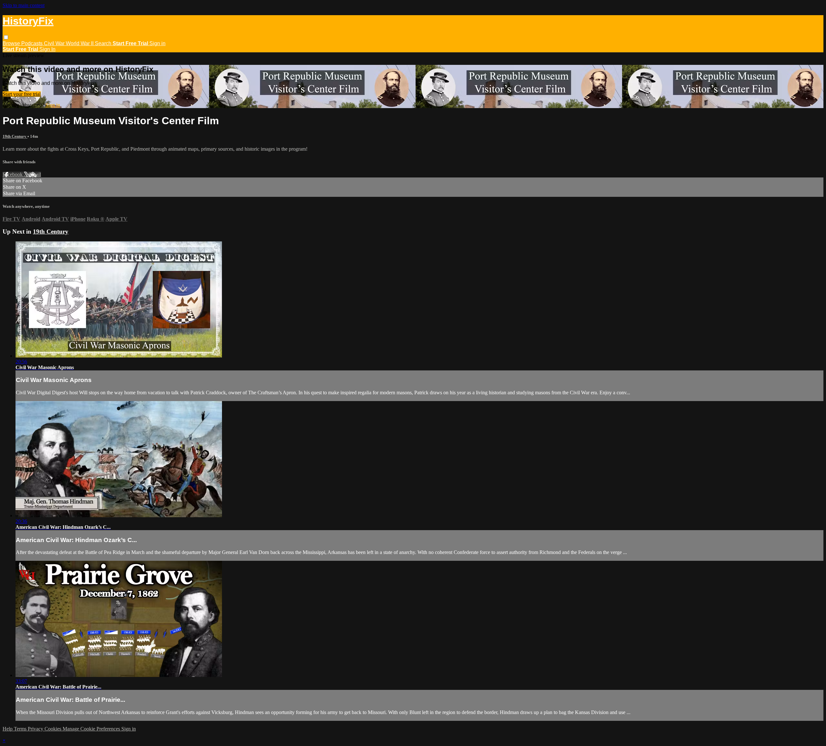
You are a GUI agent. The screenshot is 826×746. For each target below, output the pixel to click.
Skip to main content (24, 5)
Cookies (54, 728)
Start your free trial (22, 94)
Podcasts (32, 43)
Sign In (47, 49)
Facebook (13, 174)
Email (35, 174)
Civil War (55, 43)
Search (104, 43)
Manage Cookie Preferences (92, 728)
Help (8, 728)
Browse (12, 43)
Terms (21, 728)
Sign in (157, 43)
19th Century (15, 136)
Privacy (36, 728)
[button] (6, 37)
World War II (80, 43)
